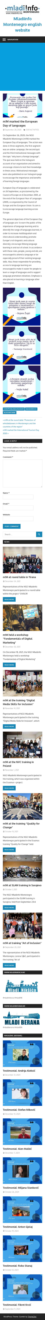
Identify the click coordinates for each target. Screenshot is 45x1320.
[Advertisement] (22, 66)
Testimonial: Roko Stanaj (17, 1265)
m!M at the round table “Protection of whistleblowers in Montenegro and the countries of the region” (19, 423)
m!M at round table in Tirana (19, 577)
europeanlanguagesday (14, 409)
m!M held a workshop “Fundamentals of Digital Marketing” (17, 638)
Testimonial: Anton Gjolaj (17, 1226)
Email (6, 504)
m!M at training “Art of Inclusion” (22, 943)
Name (6, 493)
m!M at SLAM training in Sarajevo (22, 885)
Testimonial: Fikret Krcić (17, 1304)
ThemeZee (32, 1317)
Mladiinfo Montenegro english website (22, 24)
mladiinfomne (10, 413)
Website (6, 514)
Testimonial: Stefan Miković (19, 1109)
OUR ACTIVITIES (32, 130)
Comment (8, 457)
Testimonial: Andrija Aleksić (19, 1070)
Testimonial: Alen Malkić (17, 1148)
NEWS (6, 542)
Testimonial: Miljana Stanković (21, 1187)
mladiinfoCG (31, 409)
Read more (9, 599)
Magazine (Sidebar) (13, 1035)
